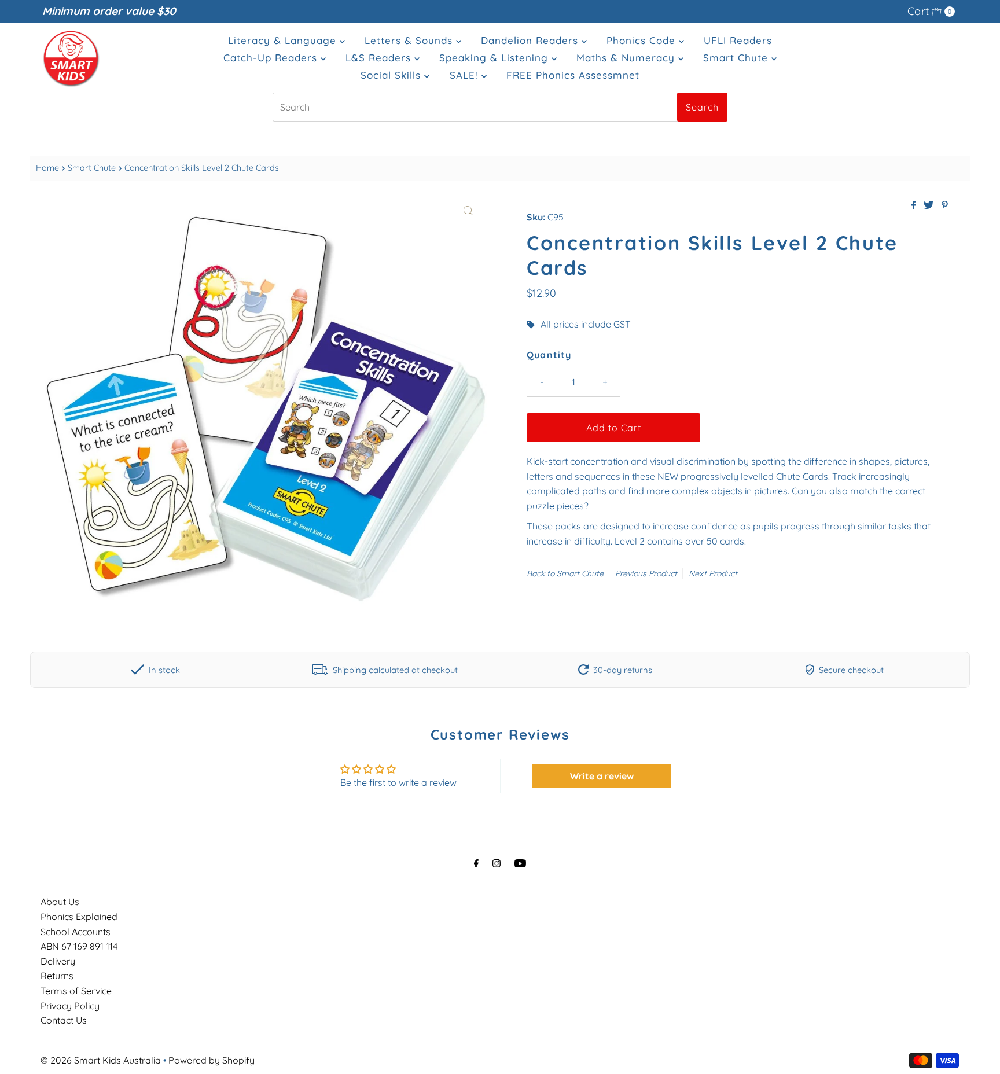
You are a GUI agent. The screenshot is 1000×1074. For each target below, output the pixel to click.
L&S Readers (379, 58)
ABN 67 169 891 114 (79, 946)
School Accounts (76, 931)
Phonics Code (642, 40)
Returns (57, 975)
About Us (60, 901)
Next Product (713, 573)
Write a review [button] (602, 776)
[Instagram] (496, 863)
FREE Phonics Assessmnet (572, 75)
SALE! (465, 75)
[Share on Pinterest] (945, 205)
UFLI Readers (738, 40)
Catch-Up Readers (272, 58)
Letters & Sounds (410, 40)
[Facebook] (476, 863)
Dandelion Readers (531, 40)
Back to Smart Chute (565, 573)
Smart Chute (737, 58)
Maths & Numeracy (627, 58)
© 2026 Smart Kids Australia (101, 1060)
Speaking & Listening (495, 58)
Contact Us (64, 1020)
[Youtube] (520, 863)
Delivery (58, 961)
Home (47, 168)
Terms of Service (76, 990)
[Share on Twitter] (930, 205)
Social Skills (392, 75)
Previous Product (646, 573)
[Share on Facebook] (914, 205)
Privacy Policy (70, 1006)
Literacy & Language (284, 40)
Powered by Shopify (211, 1060)
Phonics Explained (79, 916)
